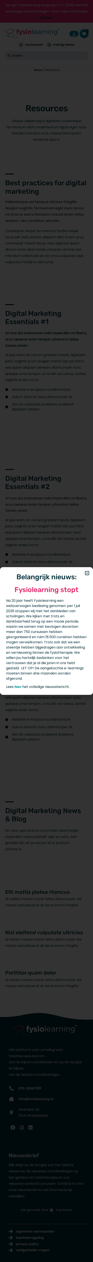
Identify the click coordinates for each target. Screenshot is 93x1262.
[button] (87, 573)
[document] (46, 631)
